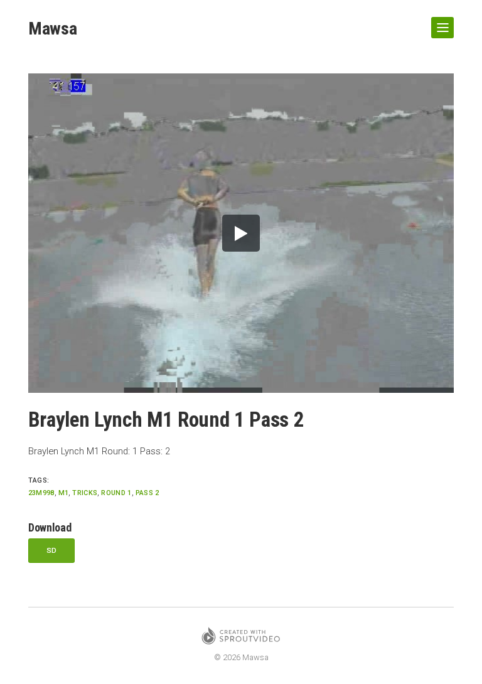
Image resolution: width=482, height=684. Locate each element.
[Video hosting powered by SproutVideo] (240, 638)
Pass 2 (147, 493)
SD (51, 550)
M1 (63, 493)
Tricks (84, 493)
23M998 (41, 493)
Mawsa (52, 28)
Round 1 (116, 493)
